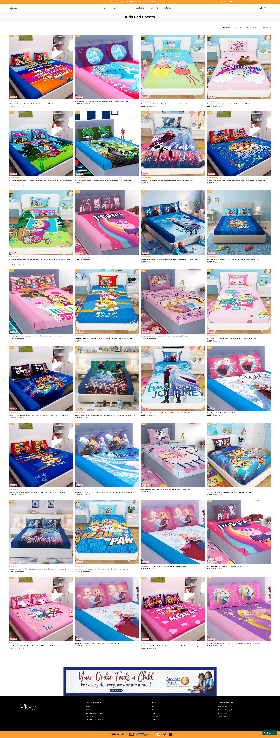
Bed (106, 8)
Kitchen (168, 8)
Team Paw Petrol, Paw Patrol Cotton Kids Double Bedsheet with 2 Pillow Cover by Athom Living (38, 492)
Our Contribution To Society (94, 713)
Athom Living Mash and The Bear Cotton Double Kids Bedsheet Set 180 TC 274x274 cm (35, 336)
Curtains (154, 8)
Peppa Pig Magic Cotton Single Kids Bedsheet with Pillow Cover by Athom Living (165, 489)
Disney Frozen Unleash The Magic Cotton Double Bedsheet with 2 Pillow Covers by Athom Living (104, 492)
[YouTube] (231, 1)
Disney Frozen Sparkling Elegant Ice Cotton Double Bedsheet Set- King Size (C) (98, 643)
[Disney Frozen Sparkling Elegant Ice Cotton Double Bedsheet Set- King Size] (173, 532)
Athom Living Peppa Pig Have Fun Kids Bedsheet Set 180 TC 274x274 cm (97, 257)
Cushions (140, 8)
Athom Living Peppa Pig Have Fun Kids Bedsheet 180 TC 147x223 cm (228, 566)
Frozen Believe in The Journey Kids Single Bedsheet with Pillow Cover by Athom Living (167, 180)
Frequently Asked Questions (94, 719)
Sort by (268, 28)
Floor (127, 8)
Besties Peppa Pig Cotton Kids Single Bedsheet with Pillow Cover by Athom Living (231, 338)
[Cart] (269, 8)
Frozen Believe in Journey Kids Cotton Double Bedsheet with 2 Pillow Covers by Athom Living (37, 569)
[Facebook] (221, 1)
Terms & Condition (224, 716)
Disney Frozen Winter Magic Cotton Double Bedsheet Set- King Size (227, 413)
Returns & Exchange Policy (226, 710)
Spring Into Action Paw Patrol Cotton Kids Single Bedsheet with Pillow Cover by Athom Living (103, 338)
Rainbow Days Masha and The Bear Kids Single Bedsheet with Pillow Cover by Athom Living (235, 104)
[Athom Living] (13, 8)
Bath (116, 8)
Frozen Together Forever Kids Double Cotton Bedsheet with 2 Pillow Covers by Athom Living (169, 259)
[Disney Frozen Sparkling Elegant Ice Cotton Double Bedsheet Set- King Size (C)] (107, 609)
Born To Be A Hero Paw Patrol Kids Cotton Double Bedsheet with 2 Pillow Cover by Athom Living (38, 415)
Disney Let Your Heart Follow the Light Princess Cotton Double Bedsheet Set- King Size (233, 643)
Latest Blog (89, 716)
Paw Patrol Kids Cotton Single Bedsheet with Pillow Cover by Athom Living (229, 492)
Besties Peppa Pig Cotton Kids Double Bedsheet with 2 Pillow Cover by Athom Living (34, 646)
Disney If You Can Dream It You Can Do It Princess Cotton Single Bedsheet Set (164, 336)
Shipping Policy (223, 706)
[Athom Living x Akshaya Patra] (140, 681)
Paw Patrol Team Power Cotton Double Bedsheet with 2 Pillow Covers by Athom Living (233, 259)
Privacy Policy (222, 713)
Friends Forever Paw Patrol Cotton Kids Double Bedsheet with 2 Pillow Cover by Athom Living (169, 646)
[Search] (261, 8)
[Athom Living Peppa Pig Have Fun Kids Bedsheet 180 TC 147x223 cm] (239, 532)
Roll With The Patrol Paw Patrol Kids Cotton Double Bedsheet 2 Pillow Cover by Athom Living (37, 104)
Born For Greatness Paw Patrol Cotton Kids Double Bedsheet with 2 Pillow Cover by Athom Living (236, 180)
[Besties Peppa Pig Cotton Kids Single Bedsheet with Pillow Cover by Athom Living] (239, 301)
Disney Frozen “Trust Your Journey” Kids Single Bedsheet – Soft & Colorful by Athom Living (168, 413)
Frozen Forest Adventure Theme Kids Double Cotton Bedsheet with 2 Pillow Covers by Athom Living (105, 415)
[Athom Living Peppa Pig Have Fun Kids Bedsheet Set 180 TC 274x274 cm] (107, 222)
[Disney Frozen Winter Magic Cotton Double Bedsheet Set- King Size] (239, 378)
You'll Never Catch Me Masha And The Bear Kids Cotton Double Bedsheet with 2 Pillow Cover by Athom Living (40, 182)
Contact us (89, 710)
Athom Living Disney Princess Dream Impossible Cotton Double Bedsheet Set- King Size (101, 101)
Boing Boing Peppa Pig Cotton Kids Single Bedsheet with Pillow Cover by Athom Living (167, 104)
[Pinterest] (228, 1)
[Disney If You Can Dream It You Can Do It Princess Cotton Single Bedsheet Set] (173, 301)
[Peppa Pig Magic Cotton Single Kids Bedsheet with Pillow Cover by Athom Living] (173, 455)
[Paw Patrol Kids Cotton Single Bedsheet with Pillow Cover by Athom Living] (239, 455)
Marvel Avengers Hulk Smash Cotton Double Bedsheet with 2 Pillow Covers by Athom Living (103, 180)
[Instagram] (224, 1)
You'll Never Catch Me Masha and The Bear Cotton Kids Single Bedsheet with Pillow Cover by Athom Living (39, 261)
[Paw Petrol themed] (107, 532)
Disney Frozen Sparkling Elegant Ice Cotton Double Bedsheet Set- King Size (163, 566)
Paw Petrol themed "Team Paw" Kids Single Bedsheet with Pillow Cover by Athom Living (101, 569)
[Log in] (265, 8)
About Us (89, 706)
